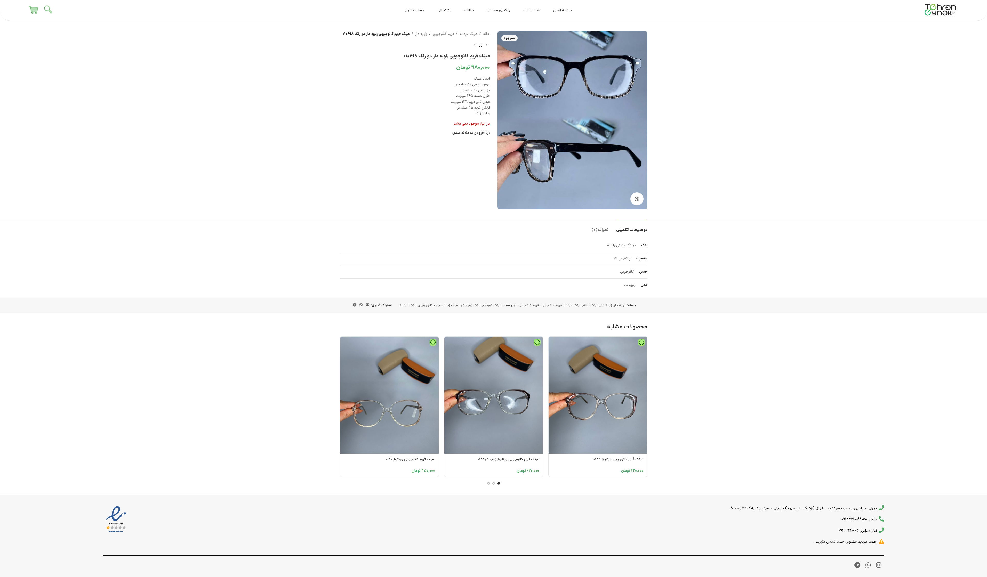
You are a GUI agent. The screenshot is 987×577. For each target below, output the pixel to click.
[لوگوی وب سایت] (940, 10)
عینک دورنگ (492, 305)
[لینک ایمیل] (367, 305)
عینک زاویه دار (471, 305)
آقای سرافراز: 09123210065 (858, 530)
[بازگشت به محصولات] (480, 45)
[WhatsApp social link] (361, 305)
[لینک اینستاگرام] (878, 565)
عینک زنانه (590, 305)
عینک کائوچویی (430, 305)
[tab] (631, 227)
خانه (486, 34)
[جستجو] (48, 10)
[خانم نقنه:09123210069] (881, 519)
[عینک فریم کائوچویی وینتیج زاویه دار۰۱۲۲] (493, 395)
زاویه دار (421, 34)
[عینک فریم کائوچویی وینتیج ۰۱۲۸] (598, 395)
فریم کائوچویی (443, 34)
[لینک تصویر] (116, 519)
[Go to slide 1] (498, 483)
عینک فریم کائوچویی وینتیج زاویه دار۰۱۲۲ (508, 459)
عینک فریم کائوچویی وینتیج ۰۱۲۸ (618, 459)
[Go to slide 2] (493, 483)
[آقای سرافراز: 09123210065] (881, 530)
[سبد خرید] (33, 10)
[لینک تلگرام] (354, 305)
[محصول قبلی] (487, 45)
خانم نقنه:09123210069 (859, 519)
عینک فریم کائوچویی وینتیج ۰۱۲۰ (410, 459)
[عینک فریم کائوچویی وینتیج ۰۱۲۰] (389, 395)
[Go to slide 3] (488, 483)
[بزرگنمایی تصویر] (636, 198)
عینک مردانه (468, 34)
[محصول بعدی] (474, 45)
